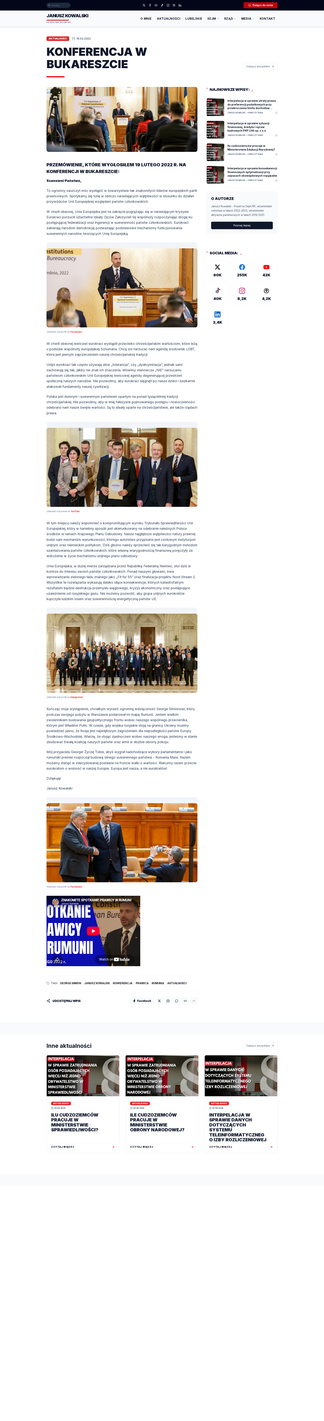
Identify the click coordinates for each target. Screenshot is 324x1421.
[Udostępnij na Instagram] (168, 1000)
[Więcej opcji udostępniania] (193, 1000)
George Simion (70, 983)
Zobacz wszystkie (258, 66)
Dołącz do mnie (263, 5)
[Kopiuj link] (185, 1000)
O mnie (146, 18)
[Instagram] (168, 5)
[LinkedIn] (180, 5)
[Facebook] (150, 5)
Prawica (142, 983)
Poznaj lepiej (241, 225)
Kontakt (267, 18)
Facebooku (76, 331)
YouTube (75, 511)
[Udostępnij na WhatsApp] (176, 1000)
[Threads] (174, 5)
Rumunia (158, 983)
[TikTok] (162, 5)
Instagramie (76, 697)
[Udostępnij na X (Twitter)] (159, 1000)
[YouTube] (156, 5)
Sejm (211, 18)
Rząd (228, 18)
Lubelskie (193, 18)
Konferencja (123, 983)
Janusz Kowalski (97, 983)
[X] (144, 5)
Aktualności (168, 18)
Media (246, 18)
